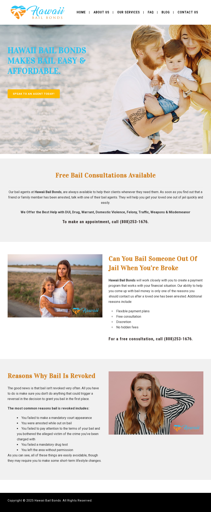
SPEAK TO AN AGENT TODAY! (34, 93)
